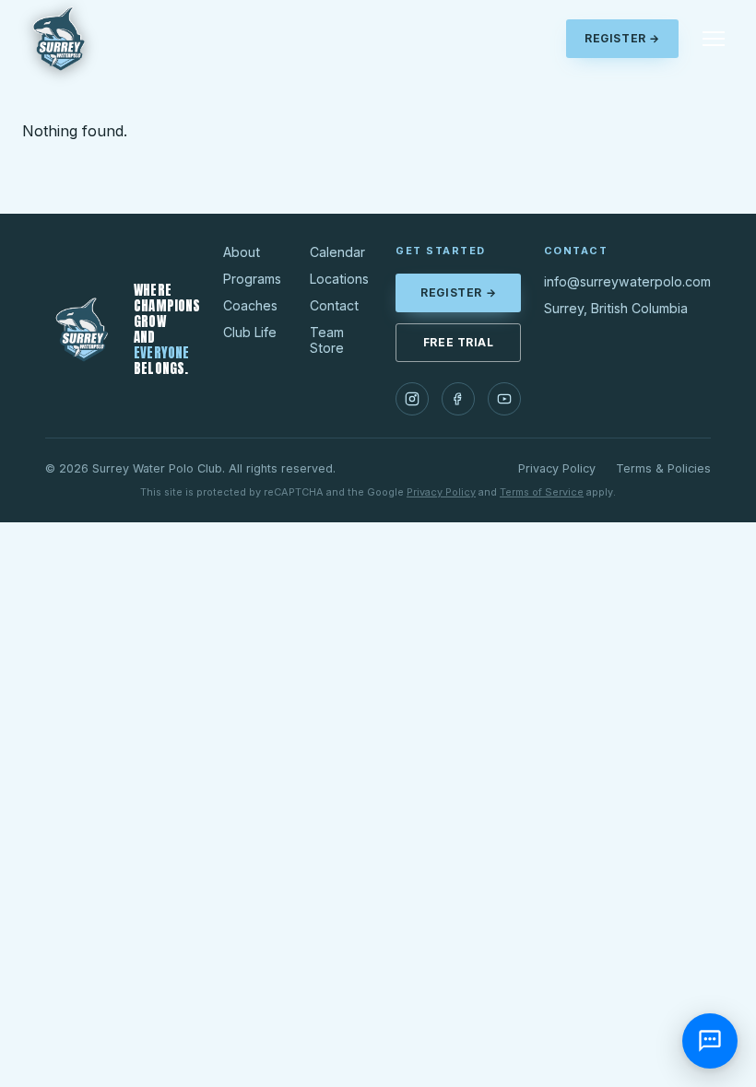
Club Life (250, 332)
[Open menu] (713, 38)
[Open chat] (710, 1041)
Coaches (250, 305)
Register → (622, 38)
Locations (339, 278)
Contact (334, 305)
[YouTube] (504, 398)
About (241, 252)
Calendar (337, 252)
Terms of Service (542, 491)
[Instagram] (412, 398)
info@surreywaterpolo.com (627, 281)
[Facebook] (458, 398)
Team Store (327, 340)
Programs (252, 278)
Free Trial (458, 342)
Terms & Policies (663, 468)
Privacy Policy (557, 468)
